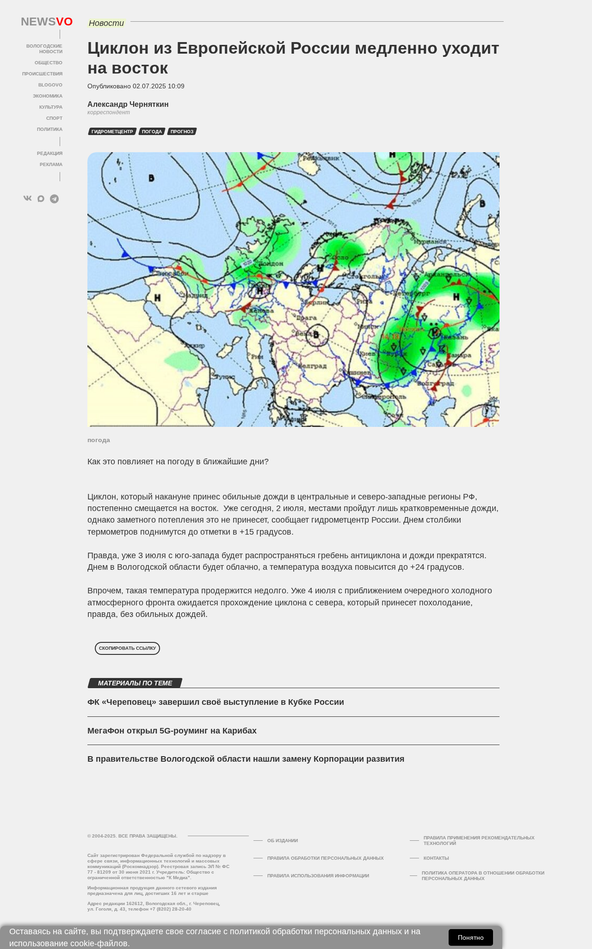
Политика (49, 129)
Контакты (436, 858)
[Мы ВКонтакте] (27, 198)
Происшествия (42, 73)
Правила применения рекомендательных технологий (479, 840)
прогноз (182, 131)
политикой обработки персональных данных (316, 931)
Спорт (54, 118)
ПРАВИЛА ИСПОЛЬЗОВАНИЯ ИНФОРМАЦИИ (318, 875)
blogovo (50, 84)
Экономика (47, 96)
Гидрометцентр (112, 131)
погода (152, 131)
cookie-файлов (99, 943)
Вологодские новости (44, 48)
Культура (50, 107)
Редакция (49, 153)
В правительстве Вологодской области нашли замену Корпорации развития (246, 759)
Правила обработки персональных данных (325, 858)
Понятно (471, 937)
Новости (106, 23)
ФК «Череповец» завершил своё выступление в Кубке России (215, 702)
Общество (48, 62)
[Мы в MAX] (41, 198)
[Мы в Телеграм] (54, 198)
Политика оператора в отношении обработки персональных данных (483, 875)
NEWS (41, 21)
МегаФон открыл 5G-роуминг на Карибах (172, 730)
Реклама (51, 164)
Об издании (282, 840)
